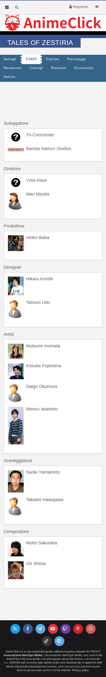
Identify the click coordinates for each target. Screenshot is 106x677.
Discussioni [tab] (83, 68)
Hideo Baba (37, 237)
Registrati (80, 7)
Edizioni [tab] (52, 59)
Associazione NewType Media (23, 655)
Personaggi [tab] (76, 59)
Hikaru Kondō (39, 278)
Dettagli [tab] (10, 59)
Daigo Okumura (41, 386)
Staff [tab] (31, 59)
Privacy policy (80, 670)
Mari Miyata (37, 194)
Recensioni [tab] (13, 68)
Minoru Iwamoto (42, 409)
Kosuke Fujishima (43, 365)
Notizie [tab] (9, 77)
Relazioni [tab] (58, 68)
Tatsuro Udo (38, 302)
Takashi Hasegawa (44, 499)
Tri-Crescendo (40, 134)
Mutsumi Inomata (43, 345)
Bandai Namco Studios (48, 148)
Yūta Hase (36, 180)
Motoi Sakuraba (41, 542)
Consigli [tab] (36, 68)
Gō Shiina (36, 563)
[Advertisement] (53, 96)
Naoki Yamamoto (43, 472)
